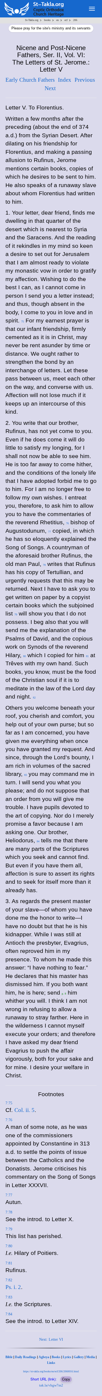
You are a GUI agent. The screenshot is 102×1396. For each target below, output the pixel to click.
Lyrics (67, 1357)
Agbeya (44, 1357)
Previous (85, 80)
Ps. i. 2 (13, 1287)
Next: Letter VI (51, 1339)
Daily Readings (25, 1357)
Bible (9, 1357)
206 (75, 20)
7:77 (8, 1195)
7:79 (8, 1229)
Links (51, 1363)
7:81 (8, 1263)
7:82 (8, 1280)
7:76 (8, 1120)
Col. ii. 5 (24, 1110)
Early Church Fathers (30, 80)
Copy (66, 1379)
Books (56, 1357)
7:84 (8, 1314)
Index (64, 80)
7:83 (8, 1297)
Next (50, 88)
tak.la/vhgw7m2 (51, 1385)
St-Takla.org (31, 20)
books (47, 20)
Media (90, 1357)
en (57, 20)
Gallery (79, 1357)
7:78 (8, 1212)
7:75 (8, 1103)
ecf (65, 20)
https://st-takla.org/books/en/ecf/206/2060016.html (51, 1371)
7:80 (8, 1246)
